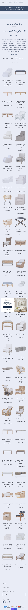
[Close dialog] (26, 298)
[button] (7, 304)
